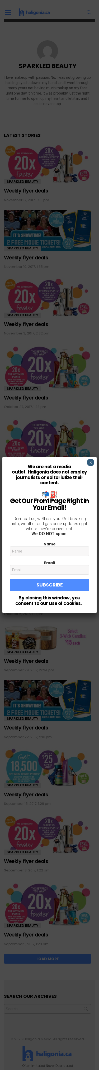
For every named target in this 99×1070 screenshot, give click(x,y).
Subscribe (49, 584)
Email (49, 562)
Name (50, 544)
